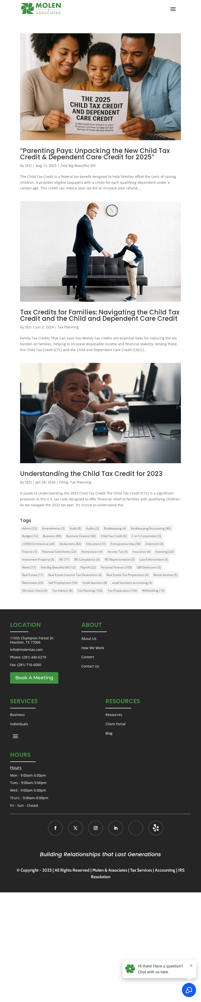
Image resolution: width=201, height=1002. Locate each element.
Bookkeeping (115, 528)
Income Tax (118, 552)
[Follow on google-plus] (135, 828)
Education (96, 544)
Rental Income (165, 575)
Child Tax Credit (114, 536)
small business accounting (132, 583)
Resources (113, 714)
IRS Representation (120, 559)
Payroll (88, 567)
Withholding (153, 590)
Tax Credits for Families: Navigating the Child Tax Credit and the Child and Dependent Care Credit (99, 315)
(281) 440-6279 (34, 657)
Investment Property (38, 559)
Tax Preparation (122, 590)
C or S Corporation (146, 536)
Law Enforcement (154, 559)
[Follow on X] (75, 828)
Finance (29, 552)
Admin (29, 528)
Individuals (19, 724)
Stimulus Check (34, 590)
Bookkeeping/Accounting (151, 528)
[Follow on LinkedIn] (115, 828)
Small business (94, 583)
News (29, 567)
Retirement (32, 583)
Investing (164, 552)
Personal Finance (116, 567)
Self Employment (62, 583)
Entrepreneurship (126, 544)
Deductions (70, 544)
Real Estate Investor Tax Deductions (74, 575)
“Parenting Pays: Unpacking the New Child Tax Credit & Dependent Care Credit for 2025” (95, 153)
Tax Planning (68, 327)
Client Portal (115, 724)
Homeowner (92, 552)
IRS (64, 559)
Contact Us (90, 666)
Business (52, 536)
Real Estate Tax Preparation (127, 575)
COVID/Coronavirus (38, 544)
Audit (75, 528)
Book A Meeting (34, 677)
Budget (30, 536)
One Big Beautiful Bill (78, 165)
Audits (92, 528)
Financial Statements (59, 552)
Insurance (142, 552)
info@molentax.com (26, 649)
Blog (109, 733)
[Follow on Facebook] (55, 828)
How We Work (92, 647)
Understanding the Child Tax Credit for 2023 (91, 473)
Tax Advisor (62, 590)
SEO (28, 165)
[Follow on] (151, 828)
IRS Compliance (87, 559)
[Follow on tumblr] (155, 828)
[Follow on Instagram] (95, 828)
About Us (88, 638)
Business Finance (81, 536)
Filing (63, 482)
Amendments (53, 528)
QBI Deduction (149, 567)
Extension (154, 544)
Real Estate (32, 575)
